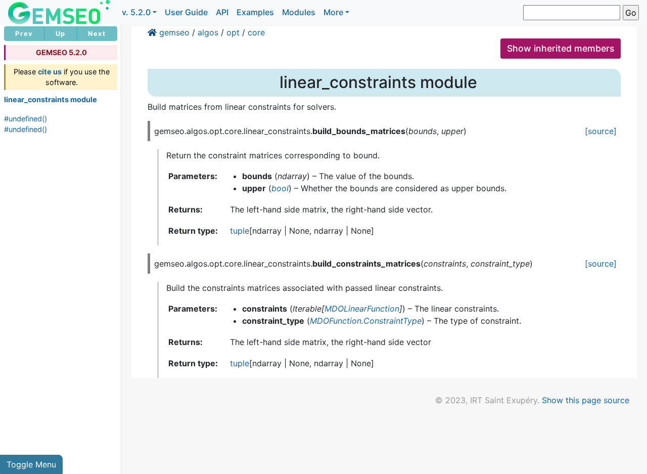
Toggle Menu (31, 464)
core (256, 32)
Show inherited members (560, 48)
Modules (298, 12)
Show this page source (585, 400)
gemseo (174, 32)
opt (233, 32)
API (222, 12)
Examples (255, 12)
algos (208, 32)
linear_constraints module (50, 99)
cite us (50, 71)
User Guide (186, 12)
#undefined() (25, 118)
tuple (239, 231)
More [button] (333, 12)
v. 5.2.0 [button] (136, 12)
